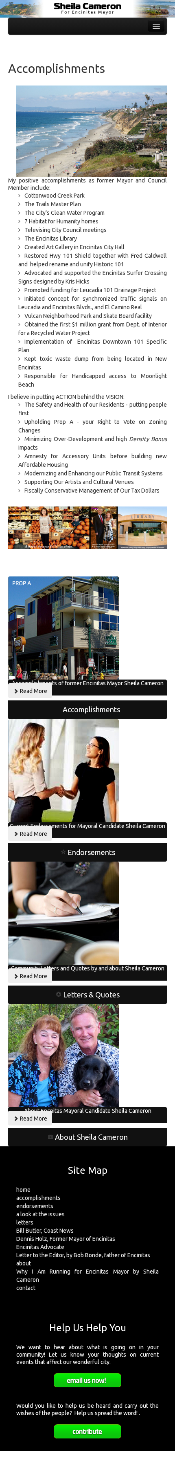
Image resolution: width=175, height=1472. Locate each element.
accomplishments (38, 1198)
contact (25, 1288)
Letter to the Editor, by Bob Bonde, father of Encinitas (83, 1255)
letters (24, 1222)
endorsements (34, 1206)
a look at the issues (40, 1214)
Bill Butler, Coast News (45, 1230)
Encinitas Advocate (40, 1247)
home (23, 1189)
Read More (33, 691)
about (23, 1263)
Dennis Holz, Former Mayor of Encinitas (65, 1239)
